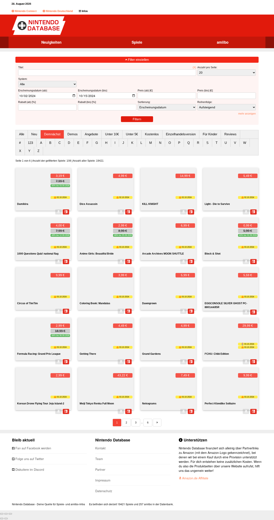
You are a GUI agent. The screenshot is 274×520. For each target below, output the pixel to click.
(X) (194, 67)
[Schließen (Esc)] (1, 513)
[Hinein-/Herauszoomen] (10, 513)
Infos (84, 11)
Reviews (230, 134)
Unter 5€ (132, 134)
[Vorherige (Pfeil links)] (1, 518)
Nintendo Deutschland (59, 11)
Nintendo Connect (25, 11)
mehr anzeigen (247, 113)
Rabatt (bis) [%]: (87, 102)
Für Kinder (210, 134)
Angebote (91, 134)
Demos (72, 134)
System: (22, 78)
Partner (100, 469)
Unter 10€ (112, 134)
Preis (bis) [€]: (205, 90)
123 (30, 143)
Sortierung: (144, 102)
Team (99, 459)
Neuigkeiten (51, 42)
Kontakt (100, 448)
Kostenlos (152, 134)
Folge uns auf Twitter (29, 459)
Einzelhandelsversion (181, 134)
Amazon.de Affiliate (194, 478)
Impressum (102, 480)
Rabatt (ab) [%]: (27, 102)
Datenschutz (103, 491)
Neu (34, 134)
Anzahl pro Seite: (207, 67)
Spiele (137, 42)
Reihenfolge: (204, 102)
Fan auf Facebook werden (33, 448)
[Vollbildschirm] (6, 513)
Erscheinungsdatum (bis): (93, 90)
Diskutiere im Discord (29, 469)
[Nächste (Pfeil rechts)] (6, 518)
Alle (21, 134)
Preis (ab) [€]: (145, 90)
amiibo (222, 42)
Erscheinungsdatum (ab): (33, 90)
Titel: (21, 67)
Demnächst (52, 134)
